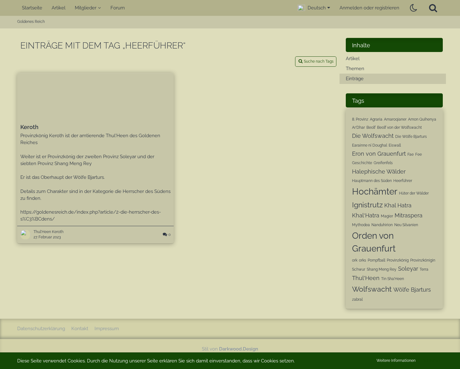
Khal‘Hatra (365, 215)
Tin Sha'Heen (392, 279)
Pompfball (376, 260)
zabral (357, 299)
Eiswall (395, 145)
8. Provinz (360, 119)
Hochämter (374, 191)
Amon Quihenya (422, 119)
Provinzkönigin (422, 260)
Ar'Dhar (358, 127)
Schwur (358, 269)
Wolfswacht (372, 289)
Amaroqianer (395, 119)
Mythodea (361, 225)
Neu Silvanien (406, 225)
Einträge (355, 78)
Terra (424, 269)
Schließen (431, 360)
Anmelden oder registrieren (369, 8)
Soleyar (408, 268)
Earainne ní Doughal (369, 145)
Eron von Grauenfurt (379, 153)
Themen (355, 68)
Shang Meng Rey (381, 269)
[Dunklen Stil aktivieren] (413, 8)
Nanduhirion (382, 225)
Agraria (376, 119)
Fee (418, 154)
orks (362, 260)
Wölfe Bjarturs (412, 289)
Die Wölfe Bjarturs (411, 136)
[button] (314, 8)
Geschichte (362, 163)
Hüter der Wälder (414, 193)
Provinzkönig (398, 260)
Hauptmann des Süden (372, 181)
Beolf (371, 127)
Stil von (230, 349)
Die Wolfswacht (373, 136)
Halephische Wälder (379, 171)
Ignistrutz (367, 204)
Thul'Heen (366, 278)
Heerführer (402, 181)
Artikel (353, 58)
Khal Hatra (397, 205)
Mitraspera (408, 215)
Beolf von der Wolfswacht (399, 127)
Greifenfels (383, 163)
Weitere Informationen (396, 360)
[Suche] (433, 8)
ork (354, 260)
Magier (387, 216)
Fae (410, 154)
